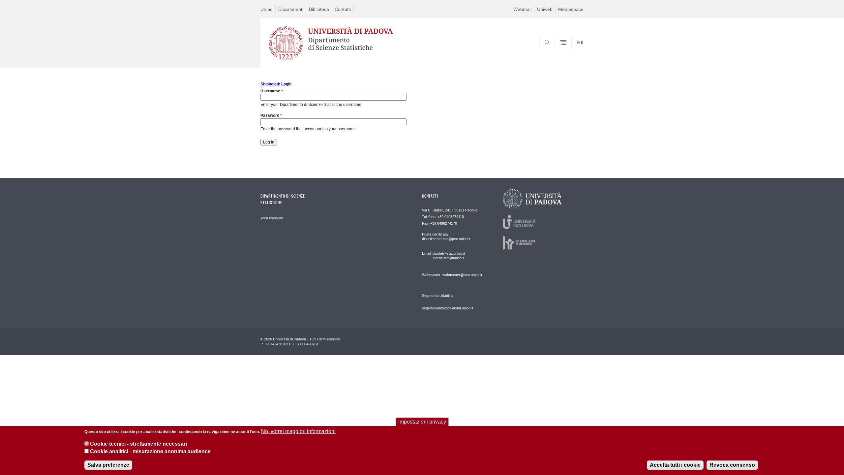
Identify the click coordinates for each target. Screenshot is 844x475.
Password (271, 115)
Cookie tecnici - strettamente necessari (138, 444)
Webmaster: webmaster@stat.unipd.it (452, 275)
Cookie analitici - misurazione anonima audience (150, 451)
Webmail (522, 9)
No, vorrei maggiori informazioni (298, 431)
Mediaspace (571, 9)
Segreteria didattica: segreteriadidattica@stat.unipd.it (447, 302)
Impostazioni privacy (422, 422)
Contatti (343, 9)
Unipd (266, 9)
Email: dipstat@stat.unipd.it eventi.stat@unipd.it (443, 255)
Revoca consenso (732, 465)
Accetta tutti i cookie (675, 465)
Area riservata (271, 218)
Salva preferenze (108, 465)
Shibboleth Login (275, 84)
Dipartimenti (290, 9)
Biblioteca (319, 9)
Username (271, 91)
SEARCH (571, 51)
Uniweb (545, 9)
